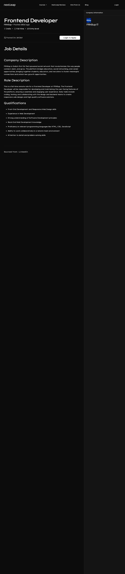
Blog (86, 5)
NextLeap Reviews (59, 5)
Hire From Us (75, 5)
